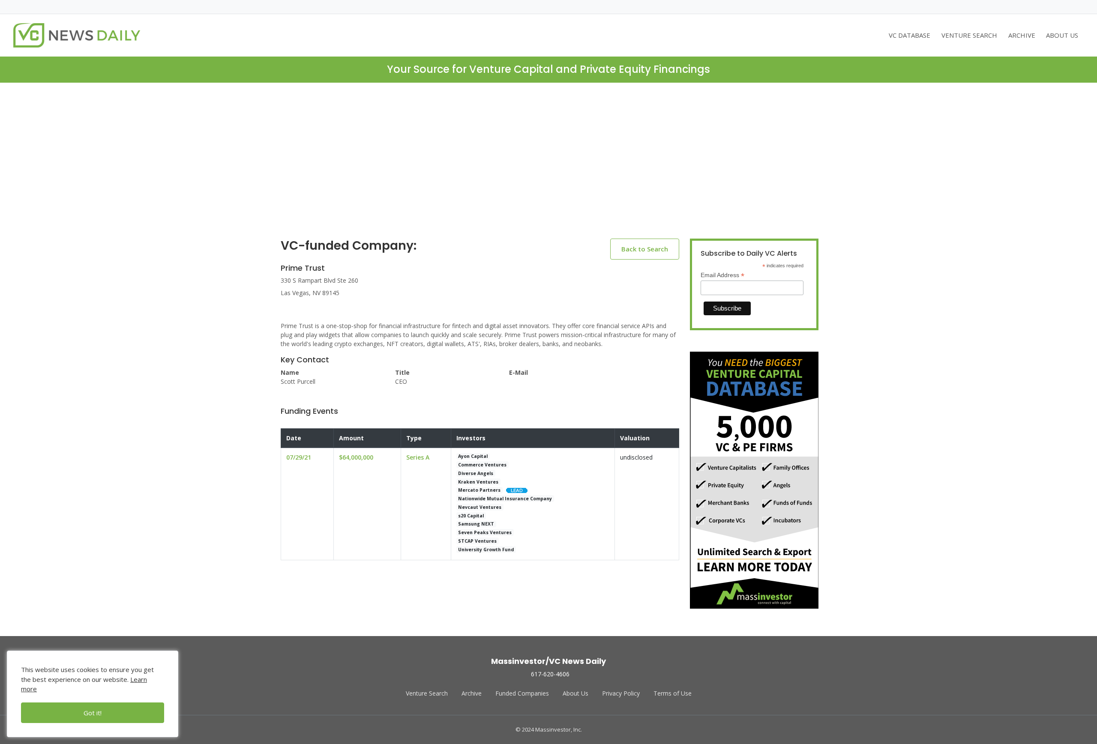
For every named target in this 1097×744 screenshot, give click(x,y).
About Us (575, 693)
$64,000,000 (356, 457)
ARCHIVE (1021, 35)
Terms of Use (672, 693)
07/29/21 (298, 457)
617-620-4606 (550, 674)
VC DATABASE (909, 35)
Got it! (93, 712)
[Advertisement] (548, 167)
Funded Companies (522, 693)
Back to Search (644, 249)
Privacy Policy (621, 693)
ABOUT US (1062, 35)
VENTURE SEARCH (969, 35)
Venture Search (427, 693)
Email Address (722, 275)
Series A (417, 457)
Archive (472, 693)
